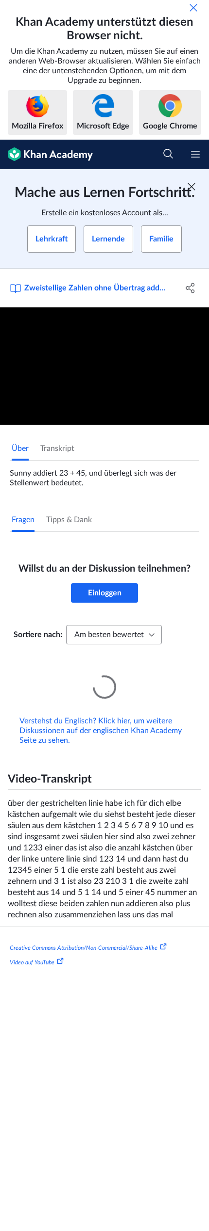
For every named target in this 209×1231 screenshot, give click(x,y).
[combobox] (114, 634)
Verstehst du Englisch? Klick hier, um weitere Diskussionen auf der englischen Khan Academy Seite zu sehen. (100, 717)
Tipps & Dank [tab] (69, 520)
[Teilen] (190, 288)
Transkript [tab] (57, 448)
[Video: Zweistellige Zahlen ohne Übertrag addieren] (104, 366)
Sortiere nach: (38, 635)
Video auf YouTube (32, 949)
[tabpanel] (104, 474)
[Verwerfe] (193, 8)
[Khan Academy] (46, 154)
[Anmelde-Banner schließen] (191, 186)
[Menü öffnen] (195, 154)
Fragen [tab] (23, 520)
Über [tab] (20, 448)
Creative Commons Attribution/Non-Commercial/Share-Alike (83, 934)
